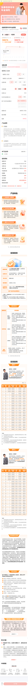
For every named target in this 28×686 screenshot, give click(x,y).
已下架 (15, 684)
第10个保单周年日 (22, 101)
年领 (24, 97)
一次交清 (24, 85)
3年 (24, 82)
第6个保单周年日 (22, 103)
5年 (20, 82)
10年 (11, 82)
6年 (16, 82)
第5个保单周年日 (22, 106)
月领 (20, 97)
